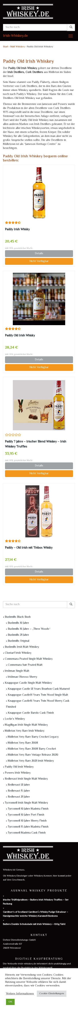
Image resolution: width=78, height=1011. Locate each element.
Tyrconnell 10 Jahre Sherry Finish (27, 821)
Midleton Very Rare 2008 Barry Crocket (32, 749)
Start (5, 47)
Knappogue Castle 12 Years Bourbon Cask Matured (39, 689)
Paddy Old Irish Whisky (20, 335)
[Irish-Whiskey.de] (39, 12)
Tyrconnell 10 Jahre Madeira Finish (28, 809)
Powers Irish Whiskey (18, 773)
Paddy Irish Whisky (17, 229)
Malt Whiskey (17, 47)
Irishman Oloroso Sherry (22, 677)
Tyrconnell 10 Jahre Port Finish (26, 815)
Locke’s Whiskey (15, 719)
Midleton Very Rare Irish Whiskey (24, 731)
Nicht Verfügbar (39, 261)
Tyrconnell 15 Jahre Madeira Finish (28, 827)
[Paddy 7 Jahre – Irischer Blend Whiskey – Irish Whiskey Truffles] (39, 405)
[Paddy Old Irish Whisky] (39, 299)
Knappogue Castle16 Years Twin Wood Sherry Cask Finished (37, 704)
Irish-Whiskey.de (15, 36)
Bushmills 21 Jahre (18, 635)
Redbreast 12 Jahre (19, 785)
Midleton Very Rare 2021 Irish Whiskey (31, 761)
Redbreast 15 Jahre (19, 791)
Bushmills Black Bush (18, 617)
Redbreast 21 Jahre (19, 797)
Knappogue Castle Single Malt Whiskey (28, 683)
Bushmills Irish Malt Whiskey (22, 647)
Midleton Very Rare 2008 (23, 743)
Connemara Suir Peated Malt (25, 665)
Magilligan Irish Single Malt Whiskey (26, 725)
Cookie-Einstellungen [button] (51, 994)
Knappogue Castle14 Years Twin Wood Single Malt (38, 695)
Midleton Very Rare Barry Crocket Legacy (33, 737)
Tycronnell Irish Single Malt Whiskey (26, 803)
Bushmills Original (18, 641)
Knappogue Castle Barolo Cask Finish (31, 713)
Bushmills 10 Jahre (18, 623)
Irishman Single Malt (17, 671)
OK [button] (10, 1002)
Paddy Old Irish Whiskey (19, 767)
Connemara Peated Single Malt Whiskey (29, 659)
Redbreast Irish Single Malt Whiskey (26, 779)
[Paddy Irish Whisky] (39, 193)
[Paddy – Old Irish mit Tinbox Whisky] (39, 511)
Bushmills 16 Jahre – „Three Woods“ (29, 629)
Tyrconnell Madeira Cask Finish (27, 833)
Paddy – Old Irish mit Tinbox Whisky (29, 547)
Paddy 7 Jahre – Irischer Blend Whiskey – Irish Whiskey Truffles (35, 444)
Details (39, 253)
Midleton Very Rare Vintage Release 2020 (33, 755)
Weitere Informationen (20, 994)
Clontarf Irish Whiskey (18, 653)
